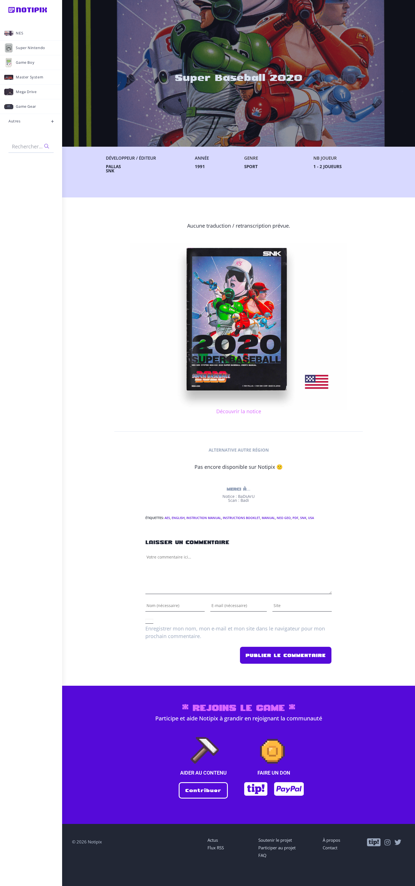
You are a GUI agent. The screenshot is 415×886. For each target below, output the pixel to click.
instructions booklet (241, 518)
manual (268, 518)
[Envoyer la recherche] (47, 146)
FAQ (262, 855)
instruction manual (203, 518)
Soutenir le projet (275, 840)
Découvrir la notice (238, 411)
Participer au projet (277, 847)
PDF (295, 518)
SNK (303, 518)
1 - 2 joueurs (327, 166)
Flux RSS (215, 847)
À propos (331, 840)
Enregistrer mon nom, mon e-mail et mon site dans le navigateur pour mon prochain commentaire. (235, 632)
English (178, 518)
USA (311, 518)
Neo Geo (284, 518)
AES (167, 518)
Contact (330, 847)
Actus (212, 840)
